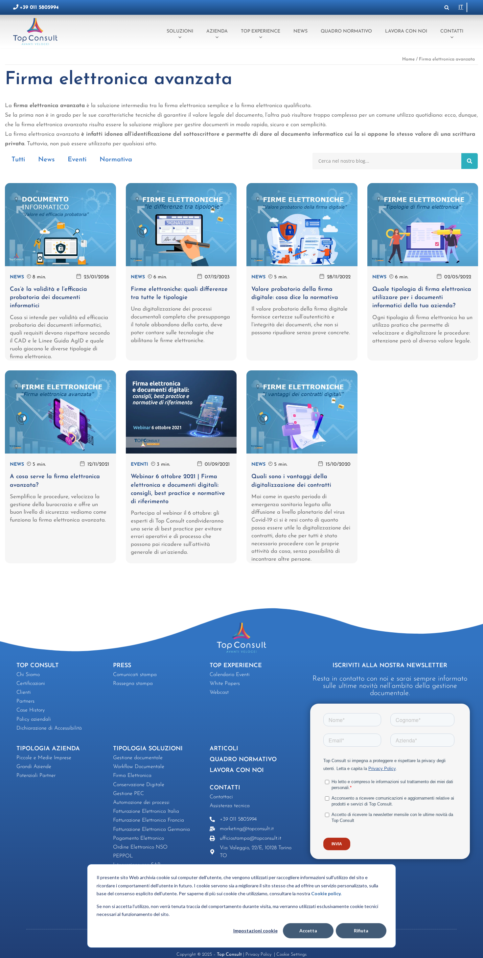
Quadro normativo (346, 31)
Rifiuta (361, 930)
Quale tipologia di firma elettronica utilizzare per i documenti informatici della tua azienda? (421, 298)
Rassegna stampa (133, 683)
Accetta (308, 930)
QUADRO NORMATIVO (243, 760)
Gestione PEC (128, 793)
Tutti (18, 159)
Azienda (217, 31)
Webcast (219, 692)
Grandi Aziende (33, 766)
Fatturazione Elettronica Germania (151, 829)
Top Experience (260, 31)
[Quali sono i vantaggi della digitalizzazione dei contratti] (301, 412)
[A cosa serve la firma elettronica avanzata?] (60, 412)
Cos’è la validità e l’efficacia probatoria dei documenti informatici (48, 298)
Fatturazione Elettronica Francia (148, 820)
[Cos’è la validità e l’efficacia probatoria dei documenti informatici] (60, 224)
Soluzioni (180, 31)
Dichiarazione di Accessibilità (49, 728)
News (300, 31)
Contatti (451, 31)
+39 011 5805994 (39, 7)
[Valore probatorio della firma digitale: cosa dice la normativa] (301, 224)
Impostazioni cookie (255, 930)
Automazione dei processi (141, 802)
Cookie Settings (291, 954)
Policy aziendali (33, 719)
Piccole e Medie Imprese (43, 757)
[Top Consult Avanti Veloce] (37, 31)
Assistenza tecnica (230, 805)
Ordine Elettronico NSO (140, 847)
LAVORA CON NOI (237, 771)
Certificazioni (30, 683)
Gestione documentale (138, 757)
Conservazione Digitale (138, 784)
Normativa (116, 159)
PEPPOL (123, 856)
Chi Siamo (28, 674)
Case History (30, 710)
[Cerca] (446, 7)
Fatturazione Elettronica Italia (146, 811)
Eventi (77, 159)
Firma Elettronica (132, 775)
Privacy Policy (259, 954)
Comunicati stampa (135, 674)
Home (408, 59)
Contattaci (221, 797)
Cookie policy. (326, 893)
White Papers (225, 683)
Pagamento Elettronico (138, 838)
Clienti (23, 692)
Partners (25, 701)
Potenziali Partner (36, 775)
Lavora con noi (406, 31)
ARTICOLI (224, 749)
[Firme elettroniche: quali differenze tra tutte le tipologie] (181, 224)
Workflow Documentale (138, 766)
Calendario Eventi (230, 674)
